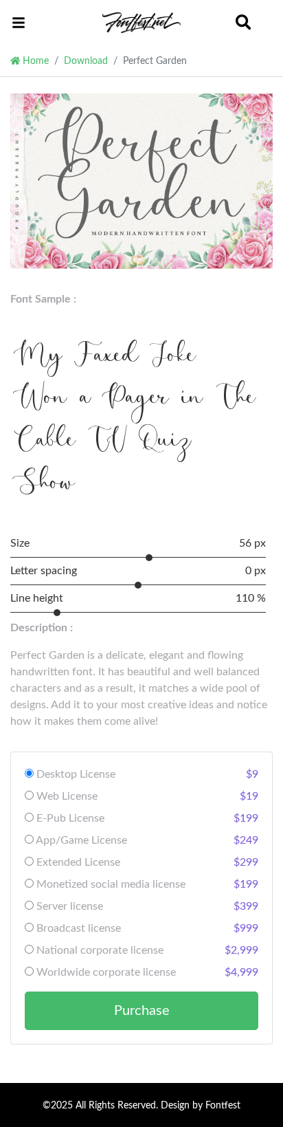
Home (34, 61)
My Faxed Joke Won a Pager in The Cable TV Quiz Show (136, 422)
